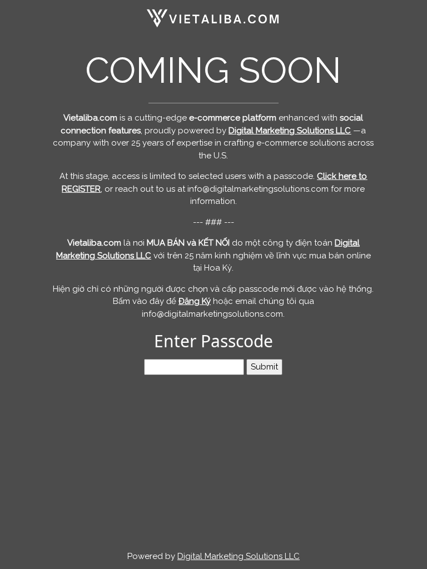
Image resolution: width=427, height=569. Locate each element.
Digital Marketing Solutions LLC (238, 556)
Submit (264, 367)
